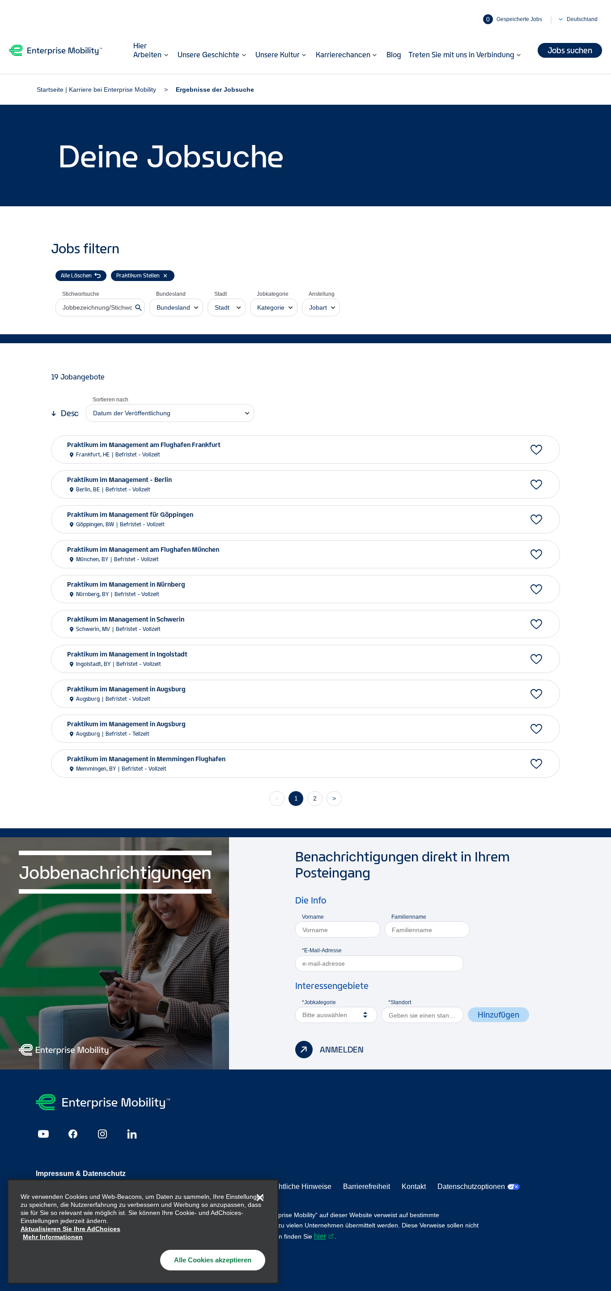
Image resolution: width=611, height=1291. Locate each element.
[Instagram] (102, 1134)
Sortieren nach (110, 399)
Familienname (408, 917)
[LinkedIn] (132, 1134)
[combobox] (176, 307)
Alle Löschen (76, 275)
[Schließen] (260, 1198)
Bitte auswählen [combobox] (324, 1014)
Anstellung (322, 294)
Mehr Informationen (53, 1236)
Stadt (220, 294)
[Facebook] (73, 1134)
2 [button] (315, 798)
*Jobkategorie (319, 1002)
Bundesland (171, 294)
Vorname (313, 917)
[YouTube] (43, 1134)
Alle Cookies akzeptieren (212, 1260)
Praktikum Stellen (138, 275)
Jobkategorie (273, 294)
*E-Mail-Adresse (322, 950)
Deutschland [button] (582, 19)
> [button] (334, 798)
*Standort (399, 1002)
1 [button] (296, 798)
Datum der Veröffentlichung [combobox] (131, 413)
